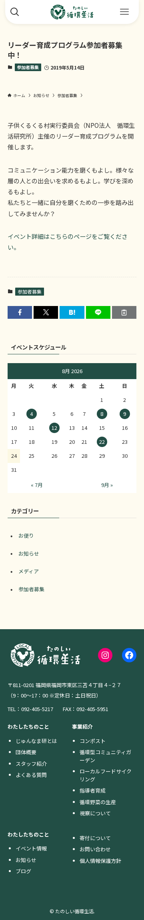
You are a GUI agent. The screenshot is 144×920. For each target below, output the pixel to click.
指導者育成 (93, 790)
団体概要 (26, 752)
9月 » (107, 485)
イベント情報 (31, 848)
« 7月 (37, 485)
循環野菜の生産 (98, 802)
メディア (28, 571)
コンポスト (93, 741)
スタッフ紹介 (31, 763)
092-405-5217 (37, 709)
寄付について (95, 838)
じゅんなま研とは (36, 741)
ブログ (23, 871)
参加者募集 (28, 67)
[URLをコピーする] (124, 312)
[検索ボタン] (14, 12)
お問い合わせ (95, 849)
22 (102, 441)
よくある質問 (31, 775)
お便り (26, 535)
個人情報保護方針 (100, 860)
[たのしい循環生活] (72, 12)
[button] (20, 312)
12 (54, 427)
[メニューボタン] (124, 12)
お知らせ (28, 553)
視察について (95, 813)
